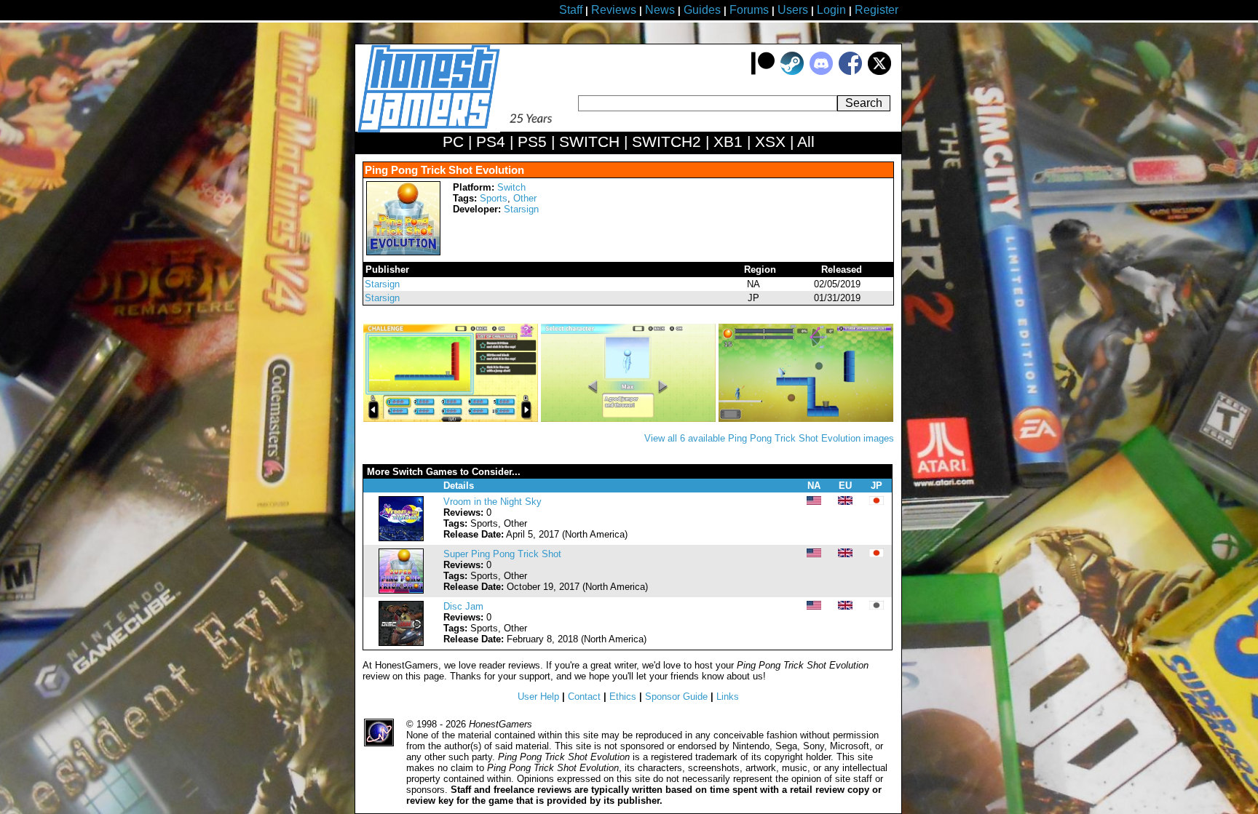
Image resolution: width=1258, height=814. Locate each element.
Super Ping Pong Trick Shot (502, 553)
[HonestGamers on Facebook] (850, 71)
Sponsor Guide (676, 696)
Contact (584, 696)
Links (727, 696)
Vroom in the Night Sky (492, 501)
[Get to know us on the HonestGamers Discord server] (821, 71)
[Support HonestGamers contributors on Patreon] (763, 71)
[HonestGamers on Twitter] (879, 71)
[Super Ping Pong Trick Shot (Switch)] (401, 590)
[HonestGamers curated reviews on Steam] (792, 71)
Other (525, 198)
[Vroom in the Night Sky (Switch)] (401, 537)
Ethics (622, 696)
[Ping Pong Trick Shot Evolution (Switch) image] (452, 418)
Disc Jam (463, 606)
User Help (538, 696)
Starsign (521, 209)
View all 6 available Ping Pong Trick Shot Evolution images (769, 438)
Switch (511, 187)
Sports (493, 198)
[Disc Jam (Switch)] (401, 642)
